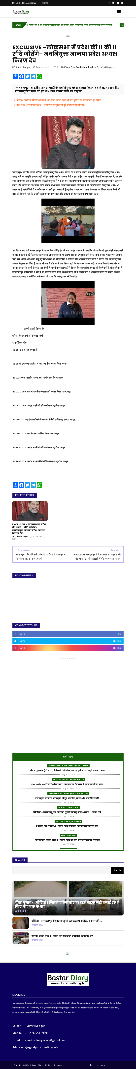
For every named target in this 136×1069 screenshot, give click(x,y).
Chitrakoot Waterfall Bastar (68, 779)
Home (45, 2)
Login (92, 1065)
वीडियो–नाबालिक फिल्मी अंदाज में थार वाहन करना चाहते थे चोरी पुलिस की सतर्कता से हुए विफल (59, 100)
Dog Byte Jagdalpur (68, 807)
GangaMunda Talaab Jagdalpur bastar (68, 793)
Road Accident (103, 25)
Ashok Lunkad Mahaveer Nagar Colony (68, 765)
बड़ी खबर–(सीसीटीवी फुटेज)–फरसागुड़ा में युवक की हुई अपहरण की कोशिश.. (51, 105)
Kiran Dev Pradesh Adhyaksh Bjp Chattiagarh (89, 67)
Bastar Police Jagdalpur (68, 821)
